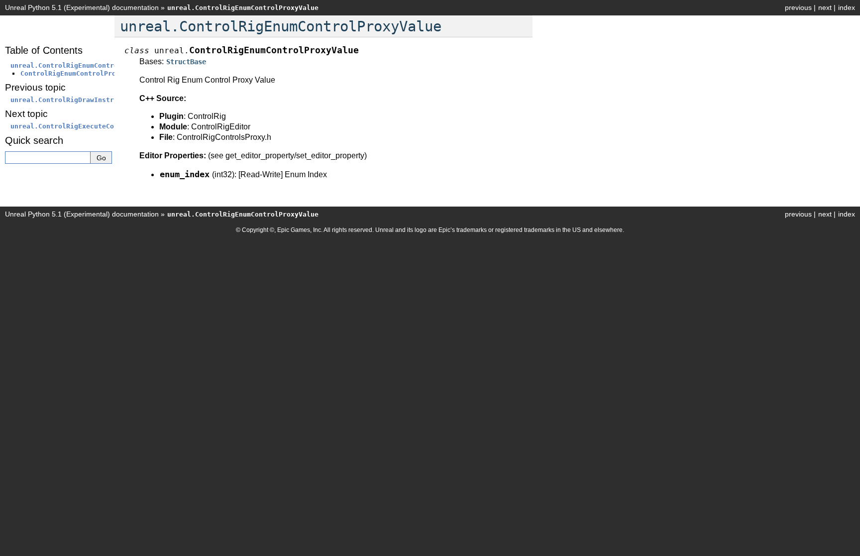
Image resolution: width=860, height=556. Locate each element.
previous (798, 7)
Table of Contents (44, 50)
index (846, 7)
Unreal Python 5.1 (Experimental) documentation (82, 7)
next (825, 7)
